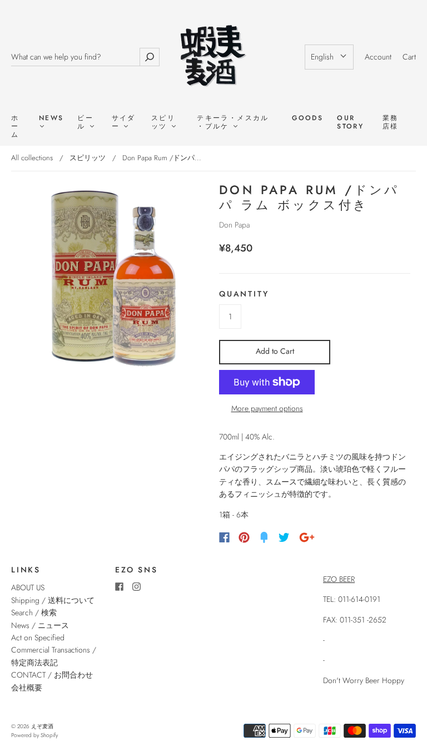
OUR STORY (350, 122)
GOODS (307, 118)
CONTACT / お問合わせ (52, 674)
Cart (409, 56)
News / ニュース (40, 625)
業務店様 (391, 122)
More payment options (267, 408)
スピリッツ (163, 122)
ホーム (15, 126)
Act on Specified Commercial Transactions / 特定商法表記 (53, 650)
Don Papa (234, 224)
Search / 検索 (34, 612)
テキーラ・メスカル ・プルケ (233, 122)
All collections (32, 157)
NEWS (51, 118)
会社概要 (26, 687)
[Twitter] (284, 537)
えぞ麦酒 (42, 726)
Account (378, 56)
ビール (85, 122)
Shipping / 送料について (56, 600)
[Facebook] (224, 537)
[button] (329, 57)
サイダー (124, 122)
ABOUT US (27, 587)
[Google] (307, 537)
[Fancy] (264, 537)
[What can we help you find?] (75, 57)
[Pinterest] (244, 537)
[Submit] (150, 57)
